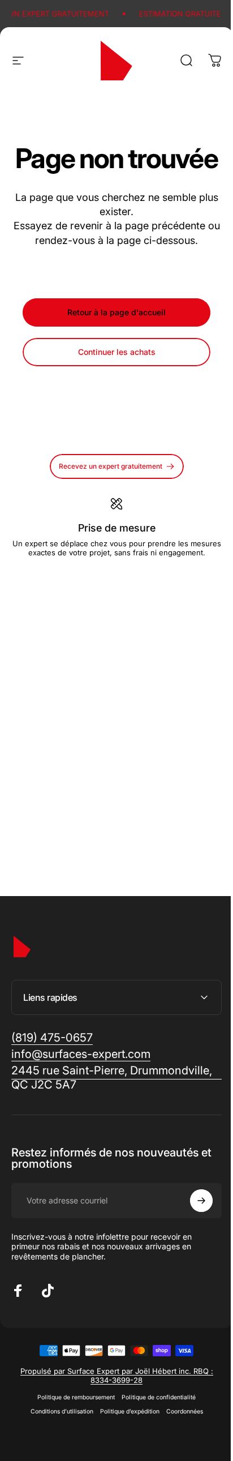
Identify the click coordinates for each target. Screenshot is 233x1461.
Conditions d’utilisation (57, 1438)
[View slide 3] (130, 577)
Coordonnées (180, 1438)
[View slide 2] (116, 577)
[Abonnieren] (193, 1227)
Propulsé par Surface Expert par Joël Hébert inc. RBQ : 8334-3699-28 (112, 1403)
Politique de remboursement (72, 1424)
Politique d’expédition (125, 1438)
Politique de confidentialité (155, 1424)
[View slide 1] (103, 577)
